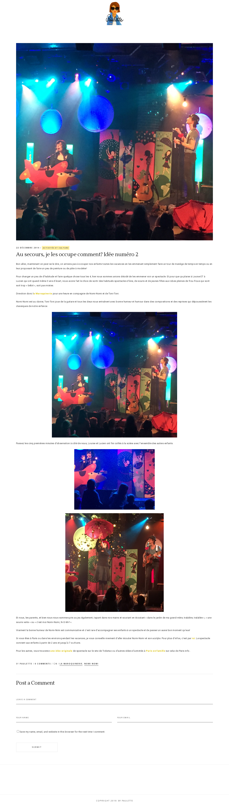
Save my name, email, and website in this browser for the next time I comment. (62, 731)
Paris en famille (155, 651)
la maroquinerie (71, 663)
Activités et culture (56, 248)
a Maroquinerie (42, 293)
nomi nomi (91, 663)
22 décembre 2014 (28, 247)
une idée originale (61, 651)
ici (193, 638)
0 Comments (43, 663)
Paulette (26, 663)
